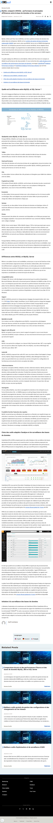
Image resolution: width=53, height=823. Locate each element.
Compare (4, 794)
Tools (31, 788)
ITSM (31, 781)
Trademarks (22, 821)
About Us (15, 821)
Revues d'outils (6, 8)
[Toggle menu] (51, 2)
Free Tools (33, 791)
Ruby (8, 301)
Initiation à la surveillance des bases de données (16, 82)
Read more (47, 686)
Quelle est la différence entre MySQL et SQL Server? (17, 72)
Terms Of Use (36, 821)
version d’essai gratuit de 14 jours (34, 507)
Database (32, 784)
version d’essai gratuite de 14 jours (25, 594)
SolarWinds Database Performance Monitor (27, 65)
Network (4, 784)
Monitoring (5, 781)
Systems (4, 791)
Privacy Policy (29, 821)
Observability (5, 788)
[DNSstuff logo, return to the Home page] (5, 2)
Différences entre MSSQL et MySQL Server (15, 75)
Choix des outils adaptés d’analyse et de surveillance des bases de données (24, 79)
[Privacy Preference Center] (2, 820)
